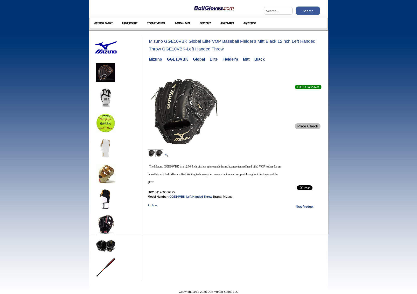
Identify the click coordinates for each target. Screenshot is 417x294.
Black (259, 59)
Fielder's (230, 59)
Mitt (246, 59)
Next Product (304, 207)
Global (199, 59)
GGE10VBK (177, 59)
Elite (214, 59)
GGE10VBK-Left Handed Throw (191, 196)
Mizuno (155, 59)
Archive (153, 205)
